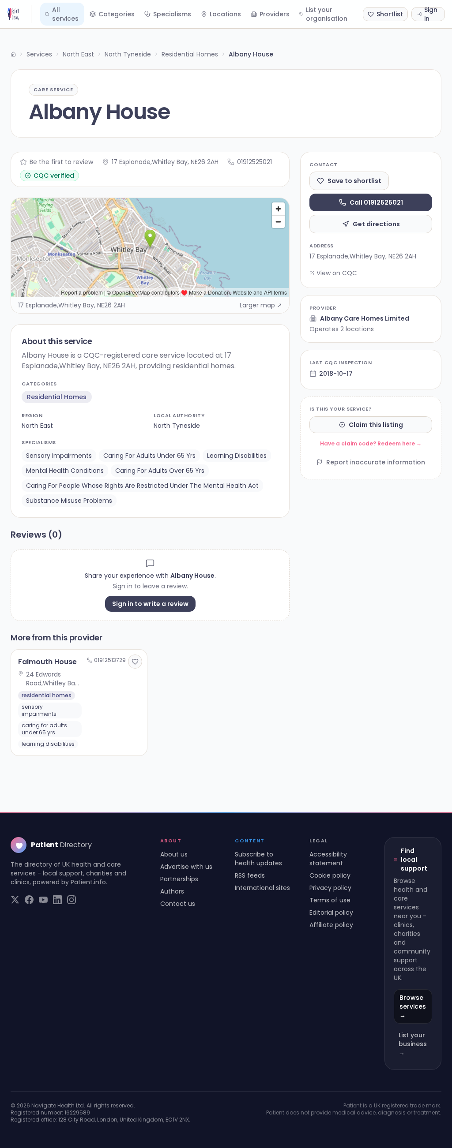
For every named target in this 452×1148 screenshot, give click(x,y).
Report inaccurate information (375, 462)
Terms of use (329, 900)
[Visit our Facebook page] (29, 899)
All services (65, 14)
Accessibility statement (328, 859)
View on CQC (336, 273)
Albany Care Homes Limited (364, 318)
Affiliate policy (331, 924)
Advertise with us (186, 866)
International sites (262, 887)
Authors (172, 891)
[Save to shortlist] (135, 661)
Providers (275, 14)
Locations (225, 14)
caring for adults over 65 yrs (159, 470)
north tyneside (177, 425)
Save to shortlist (354, 180)
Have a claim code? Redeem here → (371, 443)
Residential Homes (190, 54)
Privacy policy (330, 887)
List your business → (413, 1044)
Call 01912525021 (376, 202)
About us (174, 854)
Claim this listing (376, 424)
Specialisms (172, 14)
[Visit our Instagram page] (71, 899)
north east (37, 425)
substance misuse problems (69, 500)
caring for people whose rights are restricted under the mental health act (142, 485)
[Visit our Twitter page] (15, 899)
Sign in (430, 14)
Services (39, 54)
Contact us (177, 903)
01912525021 (254, 161)
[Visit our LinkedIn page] (57, 899)
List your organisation (326, 14)
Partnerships (179, 879)
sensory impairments (59, 455)
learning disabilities (237, 455)
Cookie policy (329, 875)
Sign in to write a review (150, 603)
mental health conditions (65, 470)
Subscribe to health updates (258, 859)
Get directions (376, 224)
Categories (116, 14)
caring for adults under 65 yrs (149, 455)
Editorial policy (331, 912)
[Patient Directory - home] (19, 14)
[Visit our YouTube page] (43, 899)
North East (78, 54)
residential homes (57, 397)
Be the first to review (61, 161)
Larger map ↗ (261, 305)
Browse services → (412, 1006)
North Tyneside (128, 54)
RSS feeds (250, 875)
